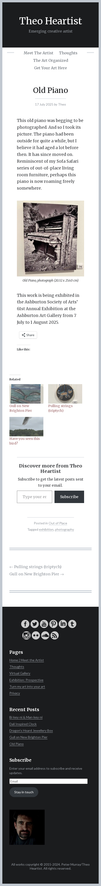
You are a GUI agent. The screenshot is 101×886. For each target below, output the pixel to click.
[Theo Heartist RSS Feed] (54, 638)
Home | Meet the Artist (26, 660)
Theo (62, 104)
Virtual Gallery (19, 673)
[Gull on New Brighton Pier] (26, 394)
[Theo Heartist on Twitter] (35, 627)
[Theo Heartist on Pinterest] (53, 627)
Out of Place (58, 523)
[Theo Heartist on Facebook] (25, 627)
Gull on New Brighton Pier (36, 574)
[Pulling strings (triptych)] (65, 394)
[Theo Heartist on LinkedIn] (63, 627)
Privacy (14, 693)
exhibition (46, 529)
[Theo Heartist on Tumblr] (72, 627)
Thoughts (68, 53)
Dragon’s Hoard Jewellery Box (31, 730)
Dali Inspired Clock (23, 724)
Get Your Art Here (50, 68)
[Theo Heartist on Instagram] (26, 638)
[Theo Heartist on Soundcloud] (45, 638)
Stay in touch (24, 792)
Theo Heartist (50, 21)
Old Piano (16, 744)
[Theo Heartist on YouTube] (44, 627)
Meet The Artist (38, 53)
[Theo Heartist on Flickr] (36, 638)
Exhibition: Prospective (26, 680)
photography (64, 529)
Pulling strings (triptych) (35, 566)
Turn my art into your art (27, 686)
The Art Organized (50, 60)
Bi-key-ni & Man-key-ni (26, 717)
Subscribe (69, 496)
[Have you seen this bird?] (26, 426)
